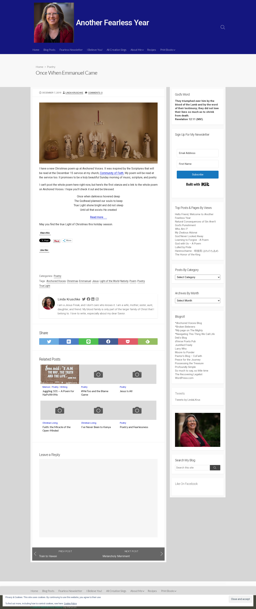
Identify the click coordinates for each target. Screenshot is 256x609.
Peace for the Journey (187, 359)
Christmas (72, 281)
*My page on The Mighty (189, 330)
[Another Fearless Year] (54, 23)
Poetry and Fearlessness (134, 427)
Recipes (151, 49)
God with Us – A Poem (188, 243)
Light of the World (109, 281)
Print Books (166, 49)
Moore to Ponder (185, 352)
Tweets (180, 393)
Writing (63, 387)
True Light (44, 285)
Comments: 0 (95, 92)
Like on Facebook (186, 484)
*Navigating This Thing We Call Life (195, 334)
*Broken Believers (185, 326)
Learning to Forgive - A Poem (192, 239)
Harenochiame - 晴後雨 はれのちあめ (196, 250)
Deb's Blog (181, 337)
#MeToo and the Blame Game (94, 392)
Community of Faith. (112, 173)
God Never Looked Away (189, 236)
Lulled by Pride (183, 247)
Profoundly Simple (185, 367)
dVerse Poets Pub (185, 341)
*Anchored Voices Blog (188, 323)
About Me (136, 49)
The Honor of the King (187, 254)
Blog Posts (49, 49)
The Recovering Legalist (188, 374)
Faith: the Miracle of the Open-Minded (56, 428)
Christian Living (50, 423)
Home (36, 49)
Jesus (95, 281)
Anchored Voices (56, 281)
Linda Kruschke (74, 92)
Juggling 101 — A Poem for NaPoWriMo (58, 392)
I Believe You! (95, 49)
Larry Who (181, 348)
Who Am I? (181, 228)
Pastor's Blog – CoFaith (188, 356)
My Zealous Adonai (186, 232)
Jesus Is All (126, 391)
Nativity (124, 281)
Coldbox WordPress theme (46, 606)
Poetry (51, 66)
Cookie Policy (70, 603)
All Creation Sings (116, 49)
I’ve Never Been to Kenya (96, 427)
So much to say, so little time (191, 370)
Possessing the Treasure (189, 363)
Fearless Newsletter (71, 49)
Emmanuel (85, 281)
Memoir (46, 387)
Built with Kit (197, 184)
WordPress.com (184, 378)
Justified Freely (183, 345)
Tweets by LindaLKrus (187, 399)
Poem (133, 281)
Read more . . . (98, 217)
